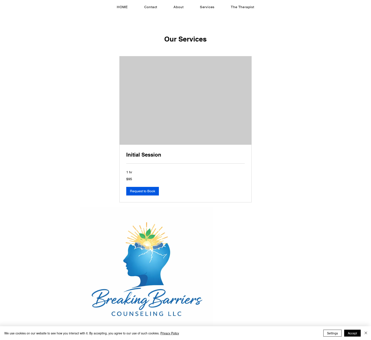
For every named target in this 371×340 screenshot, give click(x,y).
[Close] (365, 333)
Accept (352, 333)
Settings (332, 333)
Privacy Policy (169, 333)
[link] (185, 154)
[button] (142, 191)
